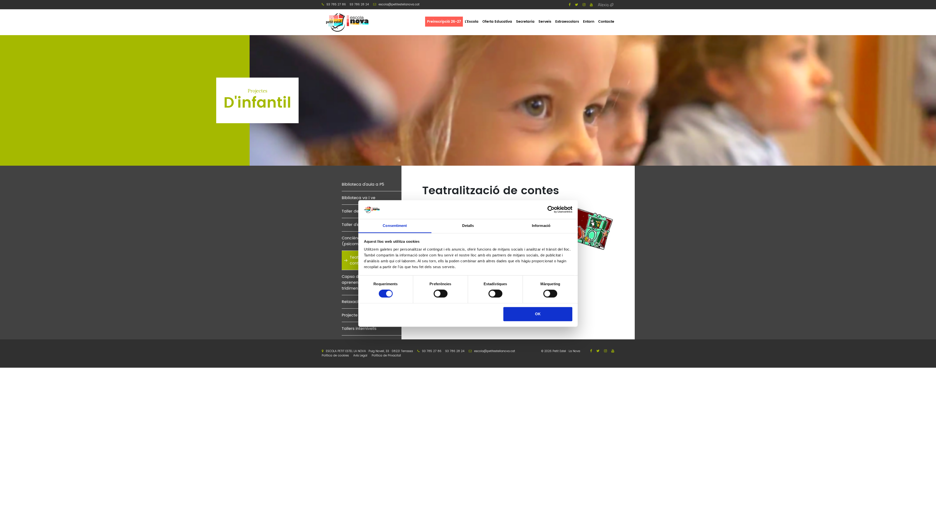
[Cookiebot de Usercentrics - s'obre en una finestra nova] (551, 209)
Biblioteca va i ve (358, 198)
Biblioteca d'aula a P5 (363, 184)
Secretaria (525, 21)
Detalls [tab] (468, 225)
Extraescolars (567, 21)
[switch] (441, 294)
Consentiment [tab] (395, 225)
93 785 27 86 (336, 4)
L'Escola (471, 21)
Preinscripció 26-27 (444, 21)
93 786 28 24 (359, 4)
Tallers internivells (359, 329)
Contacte (606, 21)
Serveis (544, 21)
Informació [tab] (541, 225)
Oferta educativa (497, 21)
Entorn (588, 21)
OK (538, 314)
